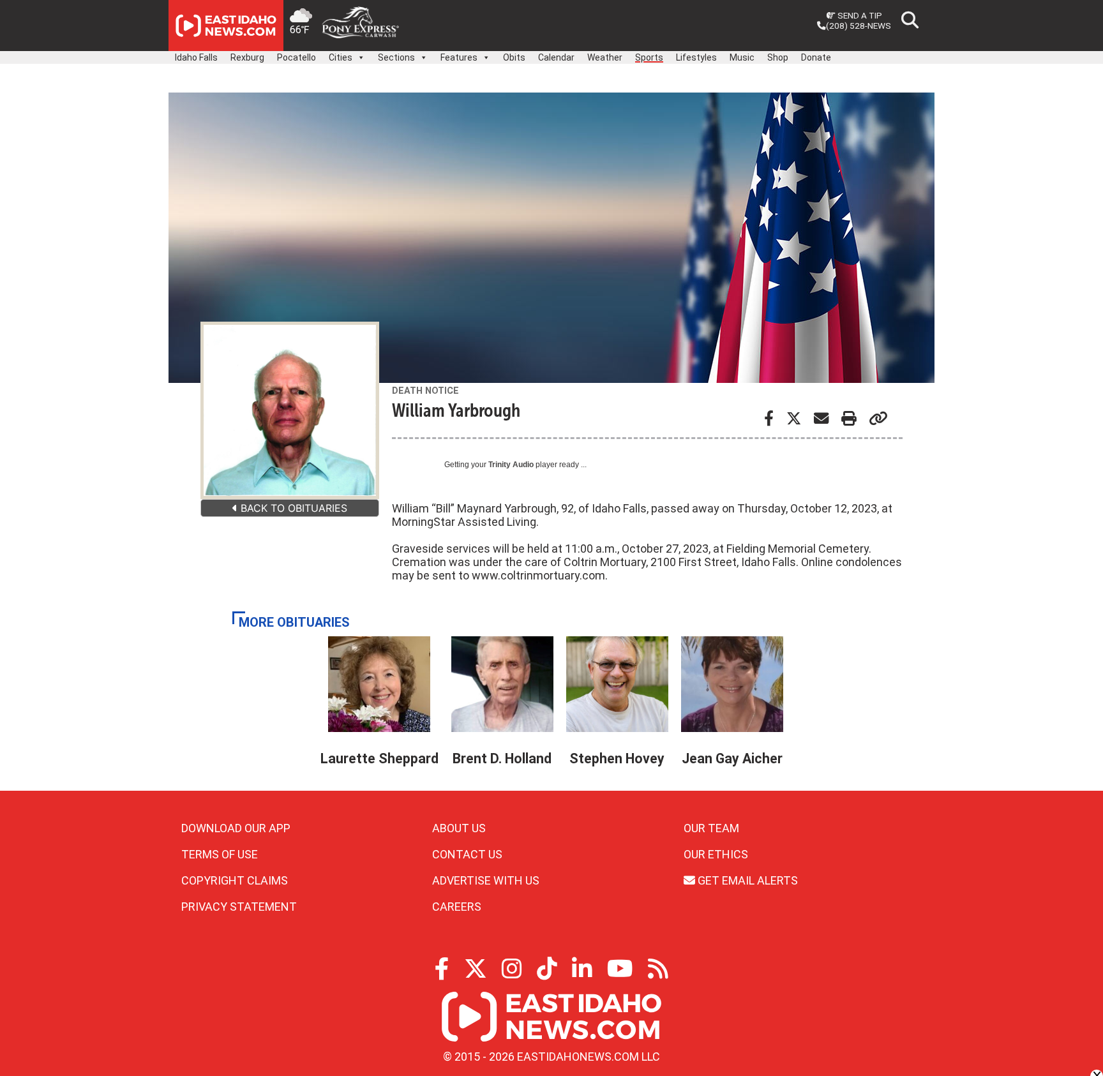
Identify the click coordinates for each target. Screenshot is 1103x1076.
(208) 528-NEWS (858, 25)
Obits (514, 57)
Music (742, 57)
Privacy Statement (239, 906)
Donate (816, 57)
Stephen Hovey (616, 758)
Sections (396, 57)
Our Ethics (716, 854)
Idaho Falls (196, 57)
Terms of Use (219, 854)
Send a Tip (859, 15)
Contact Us (467, 854)
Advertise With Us (485, 880)
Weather (604, 57)
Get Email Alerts (746, 880)
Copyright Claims (234, 880)
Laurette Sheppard (379, 758)
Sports (649, 57)
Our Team (711, 828)
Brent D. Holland (502, 758)
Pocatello (296, 57)
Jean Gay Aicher (732, 758)
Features (458, 57)
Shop (777, 57)
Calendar (556, 57)
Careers (456, 906)
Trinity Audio (511, 464)
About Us (459, 828)
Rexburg (247, 57)
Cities (340, 57)
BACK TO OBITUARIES (292, 508)
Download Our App (235, 828)
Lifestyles (696, 57)
